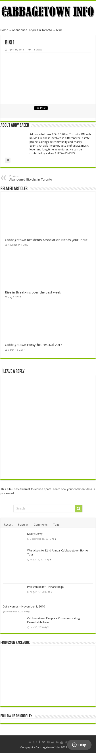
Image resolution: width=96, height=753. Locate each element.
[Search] (78, 508)
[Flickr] (57, 742)
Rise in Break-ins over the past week (33, 292)
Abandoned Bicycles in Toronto (32, 30)
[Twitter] (44, 742)
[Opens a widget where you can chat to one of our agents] (79, 745)
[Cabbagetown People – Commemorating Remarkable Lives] (14, 622)
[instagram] (66, 742)
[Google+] (34, 742)
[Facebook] (39, 742)
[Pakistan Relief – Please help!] (14, 593)
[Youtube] (61, 742)
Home (4, 30)
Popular (23, 524)
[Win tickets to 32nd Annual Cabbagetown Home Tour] (14, 565)
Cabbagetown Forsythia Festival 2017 (33, 345)
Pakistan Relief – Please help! (45, 587)
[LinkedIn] (52, 742)
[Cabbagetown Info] (48, 11)
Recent (8, 524)
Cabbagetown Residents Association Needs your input (46, 240)
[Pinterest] (48, 742)
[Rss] (29, 742)
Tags (56, 524)
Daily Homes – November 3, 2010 (24, 606)
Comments (41, 524)
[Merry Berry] (14, 539)
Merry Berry (34, 533)
